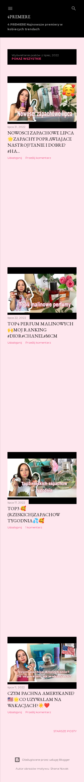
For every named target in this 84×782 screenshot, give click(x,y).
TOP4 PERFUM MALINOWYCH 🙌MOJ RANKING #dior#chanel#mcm (40, 330)
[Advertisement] (42, 213)
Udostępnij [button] (14, 157)
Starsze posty (65, 731)
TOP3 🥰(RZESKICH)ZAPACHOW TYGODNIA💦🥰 (33, 514)
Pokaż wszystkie (26, 58)
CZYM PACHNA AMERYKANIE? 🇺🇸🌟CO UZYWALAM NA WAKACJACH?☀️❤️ (40, 699)
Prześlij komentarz (38, 157)
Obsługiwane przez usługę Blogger (46, 759)
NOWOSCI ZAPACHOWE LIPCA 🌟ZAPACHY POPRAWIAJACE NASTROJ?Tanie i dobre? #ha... (40, 142)
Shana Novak (59, 768)
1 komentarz (33, 527)
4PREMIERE (18, 16)
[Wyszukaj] (74, 7)
